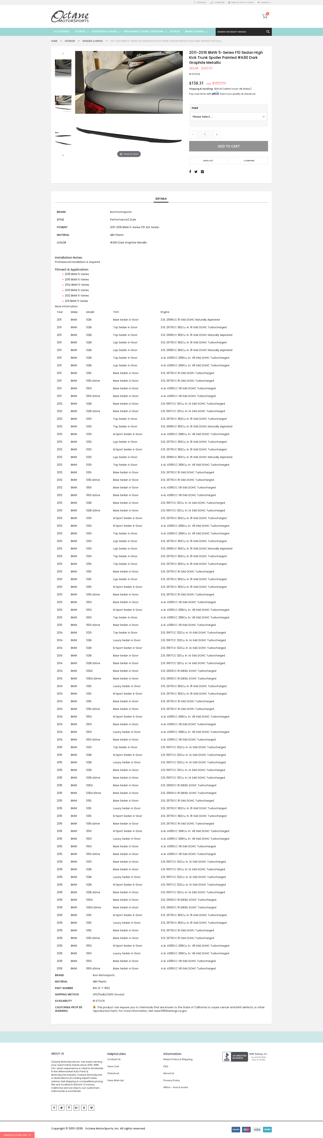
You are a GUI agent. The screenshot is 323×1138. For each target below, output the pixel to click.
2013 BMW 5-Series (77, 290)
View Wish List (115, 1080)
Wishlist (201, 2)
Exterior (70, 41)
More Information (66, 306)
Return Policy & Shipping (178, 1059)
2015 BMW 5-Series (77, 279)
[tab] (161, 199)
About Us (168, 1073)
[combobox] (244, 32)
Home (54, 41)
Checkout (113, 1073)
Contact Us (114, 1059)
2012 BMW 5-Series (77, 295)
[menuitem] (61, 31)
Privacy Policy (171, 1080)
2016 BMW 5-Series (77, 274)
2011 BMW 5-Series (76, 301)
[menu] (129, 31)
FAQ (165, 1066)
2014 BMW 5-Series (77, 285)
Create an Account (242, 2)
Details (161, 199)
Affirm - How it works (175, 1087)
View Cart (113, 1066)
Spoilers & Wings (92, 41)
